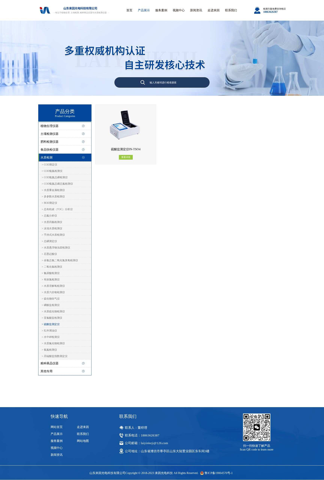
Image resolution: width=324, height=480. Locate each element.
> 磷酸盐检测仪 (51, 305)
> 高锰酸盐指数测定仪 (55, 356)
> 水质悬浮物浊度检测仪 (56, 247)
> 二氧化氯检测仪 (52, 266)
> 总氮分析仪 (49, 215)
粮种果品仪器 (49, 363)
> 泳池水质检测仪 (52, 228)
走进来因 (214, 10)
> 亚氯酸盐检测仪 (52, 317)
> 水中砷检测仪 (51, 337)
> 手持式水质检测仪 (53, 234)
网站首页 (57, 427)
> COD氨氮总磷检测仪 (55, 177)
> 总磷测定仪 (49, 241)
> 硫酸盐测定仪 (51, 324)
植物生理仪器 (49, 126)
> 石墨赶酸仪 (49, 254)
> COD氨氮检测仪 (52, 171)
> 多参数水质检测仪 (53, 196)
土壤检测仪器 (49, 133)
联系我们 (231, 10)
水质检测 (46, 157)
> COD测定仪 (49, 164)
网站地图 (83, 440)
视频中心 (179, 10)
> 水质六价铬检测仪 (53, 292)
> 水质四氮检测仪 (52, 222)
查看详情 (125, 157)
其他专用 (46, 371)
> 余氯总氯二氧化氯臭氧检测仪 (60, 260)
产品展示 (144, 10)
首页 (129, 10)
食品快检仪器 (49, 149)
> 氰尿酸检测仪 (51, 273)
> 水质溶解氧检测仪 (53, 286)
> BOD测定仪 (49, 203)
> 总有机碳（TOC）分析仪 (57, 209)
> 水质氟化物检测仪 (53, 343)
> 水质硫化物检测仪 (53, 311)
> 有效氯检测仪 (51, 279)
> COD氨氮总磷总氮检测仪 (57, 183)
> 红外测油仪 (49, 330)
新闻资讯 (196, 10)
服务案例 (161, 10)
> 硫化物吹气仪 (51, 298)
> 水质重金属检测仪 (53, 190)
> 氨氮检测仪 (49, 349)
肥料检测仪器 (49, 141)
